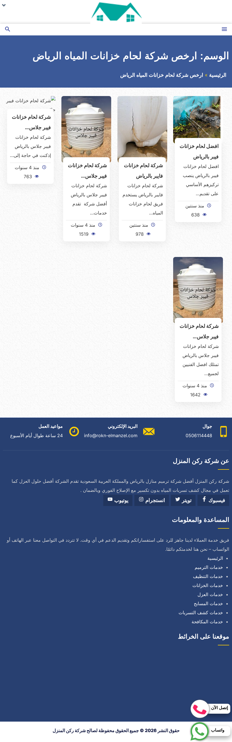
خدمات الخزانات (207, 585)
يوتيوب (120, 500)
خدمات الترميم (209, 567)
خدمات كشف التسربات (201, 612)
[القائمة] (224, 29)
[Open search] (7, 29)
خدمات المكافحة (207, 621)
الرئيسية (217, 75)
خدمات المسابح (208, 603)
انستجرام (154, 500)
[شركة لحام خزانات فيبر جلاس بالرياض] (86, 129)
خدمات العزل (210, 594)
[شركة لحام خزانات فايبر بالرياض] (142, 129)
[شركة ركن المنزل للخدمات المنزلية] (116, 12)
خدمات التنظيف (208, 576)
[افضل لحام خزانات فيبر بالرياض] (198, 119)
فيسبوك (216, 500)
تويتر (186, 500)
